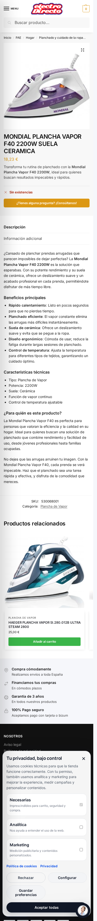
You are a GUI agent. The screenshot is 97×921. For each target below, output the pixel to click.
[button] (85, 8)
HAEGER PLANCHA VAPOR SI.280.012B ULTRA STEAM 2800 (44, 624)
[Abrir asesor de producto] (82, 910)
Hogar (30, 37)
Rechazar (26, 878)
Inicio (7, 37)
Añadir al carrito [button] (44, 641)
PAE (18, 37)
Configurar (67, 878)
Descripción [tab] (14, 227)
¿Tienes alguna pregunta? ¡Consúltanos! (46, 203)
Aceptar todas (47, 907)
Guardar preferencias (26, 892)
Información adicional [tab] (23, 238)
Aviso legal (12, 744)
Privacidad (48, 866)
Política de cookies (21, 866)
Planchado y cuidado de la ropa (61, 37)
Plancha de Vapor (54, 506)
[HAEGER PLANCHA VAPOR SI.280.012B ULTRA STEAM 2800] (44, 572)
